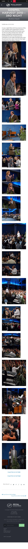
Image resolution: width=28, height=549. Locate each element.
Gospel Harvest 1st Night (14, 472)
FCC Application (14, 512)
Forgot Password (7, 530)
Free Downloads (7, 532)
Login (5, 529)
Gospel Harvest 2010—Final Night (18, 495)
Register (5, 528)
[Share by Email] (24, 484)
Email (16, 513)
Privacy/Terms (13, 511)
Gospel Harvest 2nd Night (14, 476)
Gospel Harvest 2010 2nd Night (9, 494)
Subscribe (22, 525)
